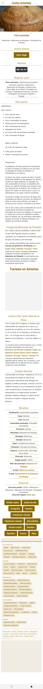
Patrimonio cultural (21, 515)
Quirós (22, 352)
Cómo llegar (21, 55)
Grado (7, 248)
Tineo (35, 248)
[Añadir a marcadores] (31, 686)
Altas (34, 533)
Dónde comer (13, 502)
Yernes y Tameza (28, 355)
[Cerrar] (3, 3)
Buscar (23, 533)
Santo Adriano (32, 352)
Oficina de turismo (26, 470)
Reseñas (30, 527)
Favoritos (11, 533)
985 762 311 (21, 69)
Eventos (28, 508)
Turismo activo (15, 527)
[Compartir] (11, 686)
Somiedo (19, 248)
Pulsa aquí (31, 495)
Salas (13, 248)
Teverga (27, 248)
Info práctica (32, 521)
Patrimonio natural (13, 521)
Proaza (16, 352)
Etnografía (15, 508)
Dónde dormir (30, 502)
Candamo (27, 350)
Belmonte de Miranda (14, 350)
